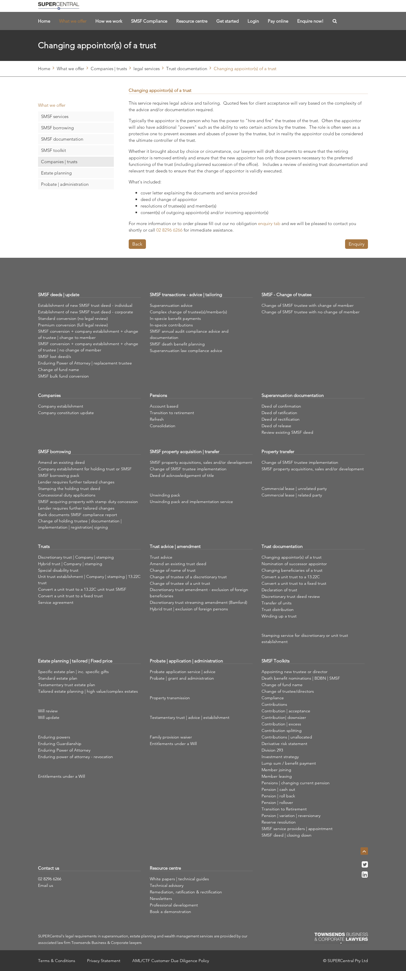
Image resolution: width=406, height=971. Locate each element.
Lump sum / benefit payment (289, 763)
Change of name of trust (173, 570)
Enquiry (356, 244)
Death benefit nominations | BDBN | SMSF (301, 678)
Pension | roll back (278, 796)
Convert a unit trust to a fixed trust (70, 595)
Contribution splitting (282, 730)
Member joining (276, 769)
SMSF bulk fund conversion (63, 376)
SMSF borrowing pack (58, 475)
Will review (48, 711)
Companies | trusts (109, 68)
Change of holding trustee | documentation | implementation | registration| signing (80, 524)
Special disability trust (58, 570)
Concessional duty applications (66, 495)
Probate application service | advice (182, 671)
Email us (45, 885)
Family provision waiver (171, 737)
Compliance (273, 697)
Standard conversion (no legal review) (73, 318)
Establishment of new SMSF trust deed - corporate (85, 312)
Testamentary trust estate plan (66, 684)
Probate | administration (65, 184)
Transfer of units (277, 603)
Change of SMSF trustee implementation (188, 469)
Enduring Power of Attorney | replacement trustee (85, 363)
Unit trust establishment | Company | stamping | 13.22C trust (89, 579)
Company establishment (60, 406)
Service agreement (55, 602)
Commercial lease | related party (292, 495)
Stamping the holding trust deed (69, 488)
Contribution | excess (281, 724)
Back (137, 244)
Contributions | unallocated (287, 737)
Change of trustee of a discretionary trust (188, 576)
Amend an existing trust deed (178, 563)
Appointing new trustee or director (295, 671)
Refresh (157, 419)
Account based (164, 406)
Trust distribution (278, 609)
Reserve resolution (279, 822)
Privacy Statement (103, 960)
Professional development (174, 905)
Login (253, 21)
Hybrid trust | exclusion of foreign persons (189, 609)
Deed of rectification (281, 419)
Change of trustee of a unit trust (180, 583)
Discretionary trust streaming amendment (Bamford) (198, 602)
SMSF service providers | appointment (297, 828)
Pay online (278, 21)
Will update (48, 717)
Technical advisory (166, 885)
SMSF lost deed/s (54, 356)
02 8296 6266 (49, 879)
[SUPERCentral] (58, 6)
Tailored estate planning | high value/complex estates (88, 691)
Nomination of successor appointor (294, 563)
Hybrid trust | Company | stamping (70, 563)
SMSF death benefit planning (177, 344)
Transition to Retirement (284, 809)
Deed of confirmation (281, 406)
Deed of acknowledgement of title (182, 475)
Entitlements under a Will (61, 776)
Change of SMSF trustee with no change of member (311, 312)
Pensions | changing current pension (296, 782)
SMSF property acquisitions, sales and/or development (201, 462)
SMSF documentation (62, 139)
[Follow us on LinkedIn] (365, 876)
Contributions (274, 704)
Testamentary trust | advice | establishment (189, 717)
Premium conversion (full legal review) (73, 325)
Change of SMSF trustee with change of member (308, 305)
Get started (227, 21)
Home (44, 21)
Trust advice (161, 557)
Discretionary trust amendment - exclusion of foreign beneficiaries (199, 592)
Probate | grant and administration (182, 678)
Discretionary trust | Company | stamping (76, 557)
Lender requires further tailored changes (76, 482)
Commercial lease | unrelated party (294, 488)
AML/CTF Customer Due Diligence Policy (170, 960)
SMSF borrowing (57, 128)
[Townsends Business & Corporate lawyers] (341, 938)
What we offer (72, 21)
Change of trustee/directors (288, 691)
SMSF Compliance (149, 21)
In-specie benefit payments (175, 318)
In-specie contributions (171, 325)
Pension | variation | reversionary (291, 815)
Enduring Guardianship (59, 743)
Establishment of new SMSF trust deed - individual (85, 305)
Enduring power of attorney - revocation (75, 756)
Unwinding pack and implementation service (191, 501)
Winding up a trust (279, 616)
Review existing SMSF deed (287, 432)
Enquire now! (310, 21)
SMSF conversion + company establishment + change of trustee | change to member (88, 334)
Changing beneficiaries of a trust (292, 570)
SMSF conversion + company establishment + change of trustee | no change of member (88, 347)
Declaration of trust (279, 590)
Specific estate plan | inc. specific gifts (73, 671)
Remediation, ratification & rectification (186, 892)
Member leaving (277, 776)
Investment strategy (280, 756)
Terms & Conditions (56, 960)
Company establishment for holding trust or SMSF (85, 469)
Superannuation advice (171, 305)
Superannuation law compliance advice (186, 350)
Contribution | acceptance (286, 711)
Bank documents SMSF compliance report (77, 514)
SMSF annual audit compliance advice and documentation (189, 334)
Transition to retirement (172, 412)
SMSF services (54, 116)
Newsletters (161, 898)
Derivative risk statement (284, 743)
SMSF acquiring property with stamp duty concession (88, 501)
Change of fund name (58, 369)
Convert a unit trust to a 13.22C (291, 576)
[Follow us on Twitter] (365, 866)
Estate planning (56, 173)
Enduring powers (54, 737)
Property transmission (170, 697)
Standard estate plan (57, 678)
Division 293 (272, 750)
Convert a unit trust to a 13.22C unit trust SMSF (82, 589)
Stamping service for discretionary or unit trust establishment (305, 638)
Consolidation (162, 425)
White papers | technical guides (179, 879)
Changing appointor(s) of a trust (292, 557)
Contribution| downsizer (284, 717)
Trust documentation (186, 68)
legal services (146, 68)
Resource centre (191, 21)
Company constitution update (66, 412)
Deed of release (276, 425)
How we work (108, 21)
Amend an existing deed (61, 462)
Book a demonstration (170, 911)
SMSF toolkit (53, 150)
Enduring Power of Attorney (64, 750)
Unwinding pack (165, 495)
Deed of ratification (279, 412)
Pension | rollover (277, 802)
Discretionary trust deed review (291, 596)
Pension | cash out (278, 789)
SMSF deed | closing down (286, 835)
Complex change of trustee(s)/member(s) (188, 312)
